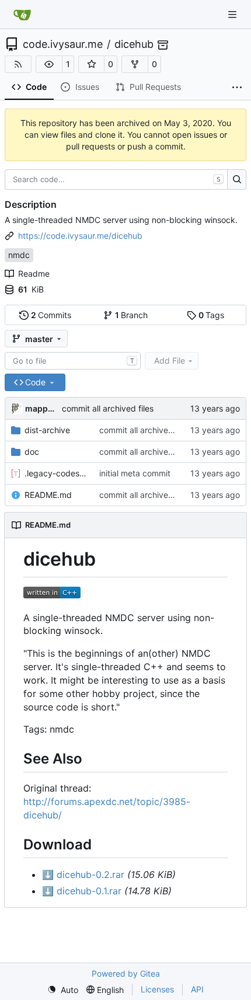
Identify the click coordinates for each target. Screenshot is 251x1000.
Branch (131, 315)
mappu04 (41, 408)
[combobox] (73, 361)
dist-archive (47, 430)
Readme (34, 273)
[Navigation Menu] (233, 14)
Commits (51, 315)
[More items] (237, 87)
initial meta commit (134, 473)
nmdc (19, 255)
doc (32, 452)
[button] (49, 64)
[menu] (62, 990)
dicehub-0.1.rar (81, 891)
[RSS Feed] (18, 64)
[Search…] (236, 179)
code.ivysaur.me (63, 44)
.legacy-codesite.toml (56, 473)
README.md (48, 495)
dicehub (134, 44)
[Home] (22, 14)
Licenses (157, 989)
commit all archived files (108, 408)
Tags (211, 315)
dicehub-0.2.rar (83, 874)
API (197, 989)
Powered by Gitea (126, 973)
